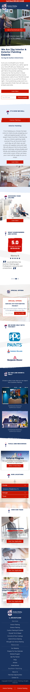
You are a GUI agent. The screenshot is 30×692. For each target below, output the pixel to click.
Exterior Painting (15, 627)
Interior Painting (15, 624)
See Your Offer (20, 313)
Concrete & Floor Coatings (15, 636)
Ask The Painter (15, 657)
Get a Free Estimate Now (15, 30)
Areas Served (15, 665)
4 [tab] (18, 279)
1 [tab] (13, 185)
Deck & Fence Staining (15, 639)
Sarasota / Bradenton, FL (11, 489)
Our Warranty (15, 648)
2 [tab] (15, 185)
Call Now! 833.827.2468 (15, 1)
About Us (15, 672)
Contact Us (15, 677)
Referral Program (15, 654)
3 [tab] (17, 185)
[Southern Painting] (9, 7)
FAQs (15, 659)
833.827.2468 (16, 618)
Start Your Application (15, 541)
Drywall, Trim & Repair (15, 633)
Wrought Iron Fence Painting (15, 642)
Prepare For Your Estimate (15, 651)
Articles (15, 662)
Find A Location (22, 97)
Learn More (15, 91)
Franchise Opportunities (15, 675)
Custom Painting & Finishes (15, 630)
